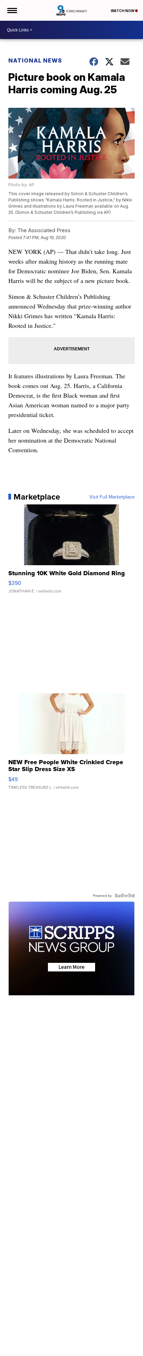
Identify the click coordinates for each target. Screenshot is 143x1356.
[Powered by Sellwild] (125, 895)
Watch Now (123, 11)
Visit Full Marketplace (112, 496)
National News (35, 60)
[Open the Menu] (11, 10)
